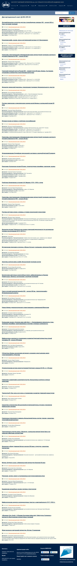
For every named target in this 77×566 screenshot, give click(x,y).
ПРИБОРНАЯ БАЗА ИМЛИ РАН (66, 561)
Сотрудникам (23, 5)
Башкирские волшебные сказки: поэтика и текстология (19, 489)
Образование (42, 5)
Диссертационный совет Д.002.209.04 (16, 27)
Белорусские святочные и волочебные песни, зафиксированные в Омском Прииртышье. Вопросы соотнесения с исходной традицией (25, 275)
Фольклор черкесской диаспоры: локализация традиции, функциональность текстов (28, 87)
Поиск (72, 12)
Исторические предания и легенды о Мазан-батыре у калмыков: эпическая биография (29, 247)
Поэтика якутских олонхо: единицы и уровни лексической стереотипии (23, 212)
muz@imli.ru (4, 559)
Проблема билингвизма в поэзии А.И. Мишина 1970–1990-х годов (22, 182)
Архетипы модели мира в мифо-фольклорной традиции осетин (21, 262)
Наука (32, 5)
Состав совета (63, 35)
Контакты (70, 5)
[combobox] (62, 13)
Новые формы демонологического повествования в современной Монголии (25, 307)
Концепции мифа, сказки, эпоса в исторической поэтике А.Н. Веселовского (25, 40)
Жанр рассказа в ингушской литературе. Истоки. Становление (21, 530)
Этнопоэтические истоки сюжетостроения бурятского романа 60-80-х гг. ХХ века (27, 368)
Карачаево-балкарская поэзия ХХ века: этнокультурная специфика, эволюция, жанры (28, 166)
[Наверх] (75, 564)
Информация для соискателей (66, 30)
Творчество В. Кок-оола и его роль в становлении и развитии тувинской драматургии (28, 393)
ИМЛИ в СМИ (53, 5)
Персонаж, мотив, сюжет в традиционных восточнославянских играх (23, 476)
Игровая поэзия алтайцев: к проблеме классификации (18, 121)
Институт (13, 5)
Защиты (61, 37)
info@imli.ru (4, 553)
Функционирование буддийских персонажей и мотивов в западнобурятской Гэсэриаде (28, 153)
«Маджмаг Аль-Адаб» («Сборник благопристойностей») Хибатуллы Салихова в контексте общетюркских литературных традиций (26, 516)
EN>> (12, 8)
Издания (61, 5)
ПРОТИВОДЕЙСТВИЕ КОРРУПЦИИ (67, 559)
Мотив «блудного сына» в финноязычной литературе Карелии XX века (23, 462)
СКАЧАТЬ (19, 559)
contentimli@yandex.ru (31, 553)
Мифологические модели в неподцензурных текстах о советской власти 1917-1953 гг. (28, 502)
